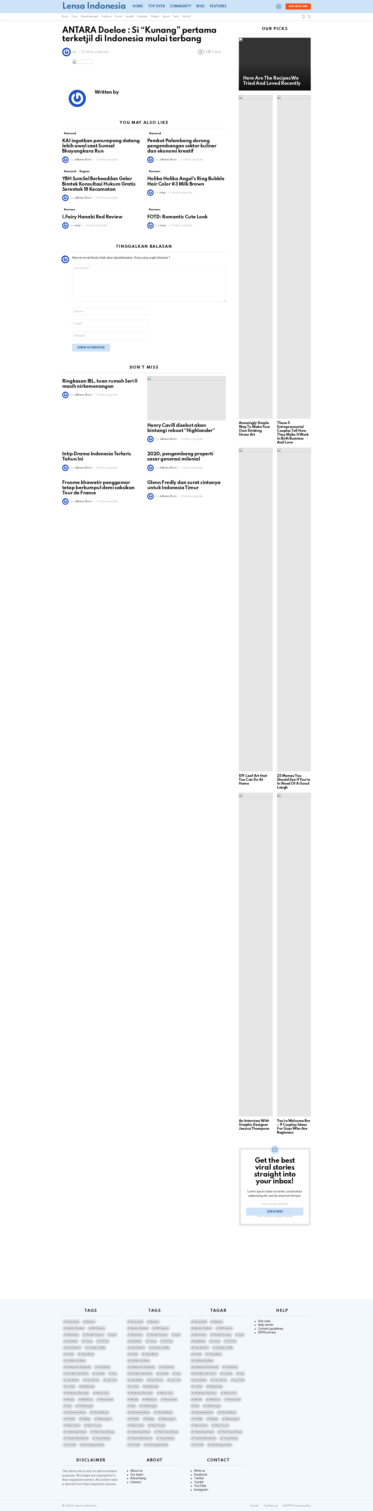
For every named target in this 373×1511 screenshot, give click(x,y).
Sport (165, 16)
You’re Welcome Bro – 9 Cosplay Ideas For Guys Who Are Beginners (293, 1126)
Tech (176, 16)
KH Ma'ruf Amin (77, 1373)
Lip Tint (111, 1380)
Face (88, 1341)
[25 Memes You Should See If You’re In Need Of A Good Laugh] (294, 609)
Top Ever (156, 6)
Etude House (94, 1334)
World (186, 16)
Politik (70, 1419)
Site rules (264, 1321)
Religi (86, 1419)
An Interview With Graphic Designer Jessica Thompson (254, 1125)
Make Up (88, 1386)
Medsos (87, 1399)
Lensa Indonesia (94, 6)
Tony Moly (103, 1438)
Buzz (65, 16)
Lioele (100, 1373)
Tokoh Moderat (77, 1438)
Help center (265, 1324)
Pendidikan (100, 1412)
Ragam (84, 171)
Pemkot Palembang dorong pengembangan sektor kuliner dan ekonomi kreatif (182, 146)
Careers (135, 1482)
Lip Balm (72, 1380)
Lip (114, 1373)
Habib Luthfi (96, 1347)
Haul (70, 1354)
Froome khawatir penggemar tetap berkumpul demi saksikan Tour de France (98, 487)
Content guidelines (270, 1328)
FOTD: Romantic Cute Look (177, 217)
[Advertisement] (275, 1263)
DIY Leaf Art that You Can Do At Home (253, 779)
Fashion (106, 16)
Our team (136, 1474)
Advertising (138, 1478)
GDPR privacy (267, 1332)
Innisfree (103, 1367)
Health (129, 16)
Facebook (200, 1474)
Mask (70, 1399)
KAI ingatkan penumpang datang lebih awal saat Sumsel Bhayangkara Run (101, 146)
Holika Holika (76, 1360)
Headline (87, 1354)
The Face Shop (103, 1432)
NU (69, 1406)
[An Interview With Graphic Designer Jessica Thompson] (256, 955)
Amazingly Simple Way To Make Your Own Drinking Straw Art (254, 429)
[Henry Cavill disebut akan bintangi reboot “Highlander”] (186, 398)
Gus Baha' (74, 1347)
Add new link (298, 6)
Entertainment (89, 16)
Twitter (199, 1478)
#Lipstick (73, 1321)
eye (113, 1334)
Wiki (200, 6)
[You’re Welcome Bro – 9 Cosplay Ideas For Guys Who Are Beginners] (294, 955)
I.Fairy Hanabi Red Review (92, 217)
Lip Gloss (92, 1380)
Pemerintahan (76, 1412)
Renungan (104, 1419)
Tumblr (199, 1482)
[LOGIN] (278, 6)
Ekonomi (72, 1334)
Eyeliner (72, 1341)
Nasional (70, 133)
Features (218, 6)
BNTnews (98, 1328)
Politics (154, 16)
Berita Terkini (75, 1328)
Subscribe (275, 1211)
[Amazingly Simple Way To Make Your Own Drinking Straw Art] (256, 257)
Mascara (102, 1393)
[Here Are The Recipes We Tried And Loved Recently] (275, 64)
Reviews (154, 171)
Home (137, 6)
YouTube (200, 1485)
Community (180, 6)
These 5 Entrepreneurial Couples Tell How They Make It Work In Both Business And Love (292, 432)
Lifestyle (142, 16)
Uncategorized (93, 1444)
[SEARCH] (309, 16)
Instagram (201, 1489)
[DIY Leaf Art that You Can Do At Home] (256, 609)
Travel (71, 1444)
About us (136, 1470)
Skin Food (94, 1425)
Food (118, 16)
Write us (199, 1470)
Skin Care (73, 1425)
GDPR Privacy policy (297, 1505)
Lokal (70, 1386)
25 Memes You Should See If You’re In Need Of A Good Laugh (293, 781)
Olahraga (85, 1406)
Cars (74, 16)
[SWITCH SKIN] (303, 16)
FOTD (104, 1341)
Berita (90, 1321)
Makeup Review (78, 1393)
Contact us (271, 1505)
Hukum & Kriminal (78, 1367)
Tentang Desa (76, 1432)
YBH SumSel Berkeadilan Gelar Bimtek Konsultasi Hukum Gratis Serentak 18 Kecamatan (98, 184)
